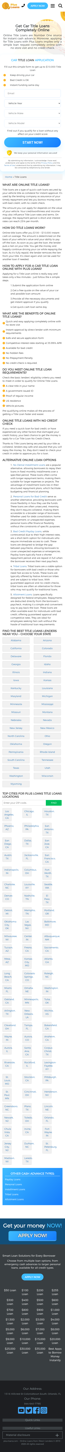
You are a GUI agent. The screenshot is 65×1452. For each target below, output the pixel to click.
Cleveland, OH (8, 1027)
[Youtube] (21, 1410)
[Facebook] (36, 1410)
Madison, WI (8, 1160)
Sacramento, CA (48, 949)
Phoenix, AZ (8, 827)
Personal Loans (13, 1184)
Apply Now (32, 1277)
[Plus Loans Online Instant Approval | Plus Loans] (12, 5)
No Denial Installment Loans (29, 464)
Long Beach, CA (8, 977)
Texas (16, 767)
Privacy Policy (47, 163)
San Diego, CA (8, 844)
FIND (54, 802)
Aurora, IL (8, 1049)
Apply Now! (32, 1235)
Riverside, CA (8, 1064)
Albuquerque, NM (48, 938)
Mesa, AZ (7, 960)
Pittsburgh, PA (48, 1079)
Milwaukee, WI (8, 938)
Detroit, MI (8, 912)
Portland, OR (48, 912)
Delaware (16, 656)
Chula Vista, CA (7, 1132)
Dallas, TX (28, 842)
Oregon (47, 744)
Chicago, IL (28, 813)
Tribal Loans (19, 566)
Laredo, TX (28, 1160)
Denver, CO (8, 897)
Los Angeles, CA (8, 814)
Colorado (47, 648)
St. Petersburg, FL (48, 1147)
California (16, 648)
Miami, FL (8, 990)
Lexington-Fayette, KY (48, 1066)
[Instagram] (43, 1410)
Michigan (47, 696)
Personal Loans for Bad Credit (30, 496)
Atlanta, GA (48, 960)
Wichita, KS (48, 1012)
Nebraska (16, 720)
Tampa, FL (28, 1027)
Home (8, 176)
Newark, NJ (8, 1119)
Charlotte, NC (8, 886)
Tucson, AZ (8, 949)
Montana (47, 712)
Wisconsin (47, 775)
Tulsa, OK (47, 1001)
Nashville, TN (28, 897)
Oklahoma (16, 744)
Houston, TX (48, 813)
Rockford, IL (28, 1064)
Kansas (47, 680)
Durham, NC (28, 1145)
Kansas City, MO (28, 962)
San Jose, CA (47, 844)
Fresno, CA (28, 949)
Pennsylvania (16, 752)
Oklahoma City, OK (8, 925)
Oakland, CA (8, 1001)
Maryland (16, 696)
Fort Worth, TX (48, 873)
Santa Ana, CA (27, 1051)
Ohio (47, 736)
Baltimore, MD (48, 923)
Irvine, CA (27, 1130)
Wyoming (16, 783)
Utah (47, 767)
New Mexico (47, 728)
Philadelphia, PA (28, 827)
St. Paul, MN (7, 1095)
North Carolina (16, 736)
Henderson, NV (48, 1093)
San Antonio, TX (48, 829)
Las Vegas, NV (27, 925)
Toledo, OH (28, 1119)
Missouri (16, 712)
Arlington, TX (8, 1012)
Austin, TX (8, 857)
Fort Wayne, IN (48, 1132)
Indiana (47, 672)
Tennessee (47, 759)
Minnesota (16, 704)
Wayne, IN (8, 1038)
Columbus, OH (28, 871)
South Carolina (16, 759)
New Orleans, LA (28, 1014)
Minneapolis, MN (28, 1001)
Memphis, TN (28, 912)
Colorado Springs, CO (28, 977)
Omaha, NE (28, 990)
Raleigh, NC (48, 975)
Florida (47, 656)
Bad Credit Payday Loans (27, 531)
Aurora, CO (28, 1038)
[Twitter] (29, 1410)
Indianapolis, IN (8, 871)
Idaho (47, 664)
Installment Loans (15, 1189)
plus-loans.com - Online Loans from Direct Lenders (28, 1441)
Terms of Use (9, 165)
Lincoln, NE (48, 1108)
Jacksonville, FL (28, 857)
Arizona (47, 640)
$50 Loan (10, 1290)
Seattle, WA (48, 886)
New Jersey (16, 728)
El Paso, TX (47, 899)
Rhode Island (47, 752)
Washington (16, 775)
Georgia (16, 664)
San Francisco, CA (48, 858)
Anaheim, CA (48, 1038)
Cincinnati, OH (28, 1093)
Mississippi (47, 704)
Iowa (16, 680)
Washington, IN (48, 990)
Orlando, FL (48, 1119)
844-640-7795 (32, 1403)
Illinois (16, 672)
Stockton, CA (28, 1079)
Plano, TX (27, 1108)
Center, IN (28, 938)
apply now (38, 5)
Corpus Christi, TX (48, 1051)
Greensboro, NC (8, 1108)
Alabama (16, 640)
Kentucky (16, 688)
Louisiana (47, 688)
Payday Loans (12, 1179)
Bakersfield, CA (48, 1027)
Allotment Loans (22, 594)
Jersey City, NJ (7, 1147)
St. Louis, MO (7, 1080)
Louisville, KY (28, 886)
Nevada (47, 720)
